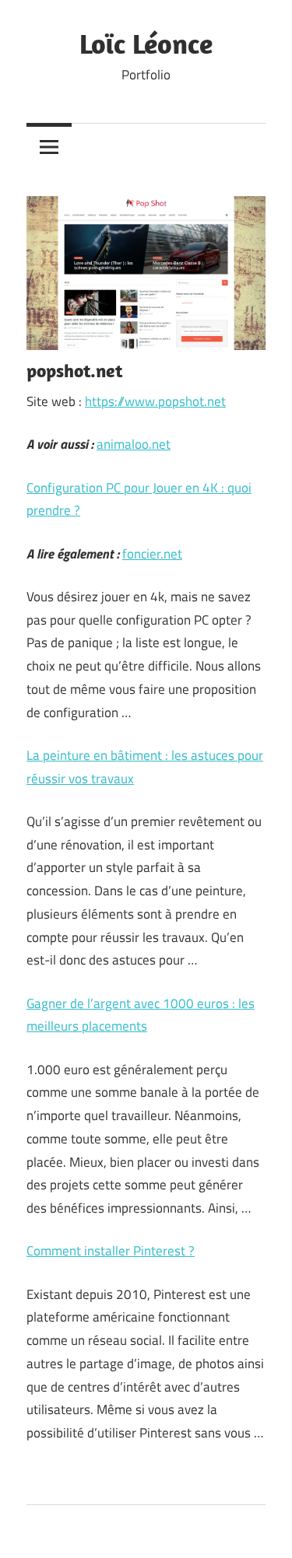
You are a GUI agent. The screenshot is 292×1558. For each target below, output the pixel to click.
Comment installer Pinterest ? (110, 1251)
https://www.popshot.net (155, 401)
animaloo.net (134, 444)
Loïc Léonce (146, 43)
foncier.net (152, 554)
